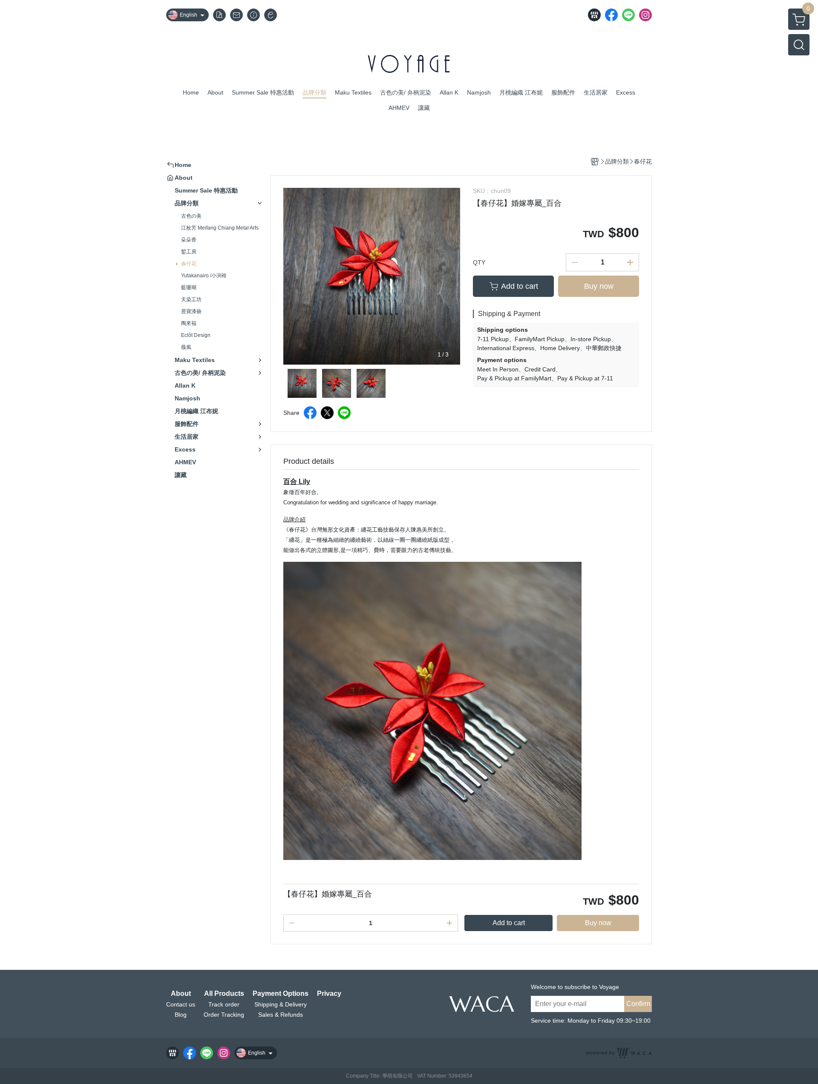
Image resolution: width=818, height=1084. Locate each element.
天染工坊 (191, 299)
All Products (224, 993)
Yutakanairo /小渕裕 (204, 276)
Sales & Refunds (280, 1015)
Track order (223, 1004)
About (181, 993)
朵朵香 (188, 240)
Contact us (180, 1004)
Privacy (329, 993)
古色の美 (191, 216)
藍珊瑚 (188, 287)
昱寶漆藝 (191, 311)
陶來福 (188, 323)
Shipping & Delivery (280, 1004)
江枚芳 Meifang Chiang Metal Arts (220, 228)
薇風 (186, 347)
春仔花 (188, 264)
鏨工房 (188, 252)
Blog (181, 1015)
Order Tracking (224, 1015)
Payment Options (280, 993)
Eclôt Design (195, 335)
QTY (479, 262)
